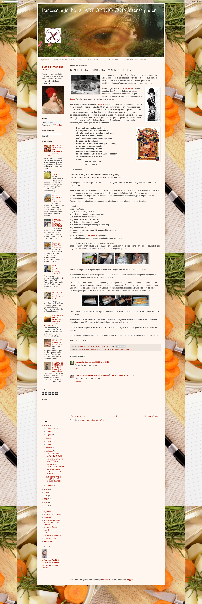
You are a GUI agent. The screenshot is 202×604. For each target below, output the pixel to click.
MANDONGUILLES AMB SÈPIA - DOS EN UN (53, 472)
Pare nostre (128, 88)
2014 (46, 492)
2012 (46, 496)
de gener (49, 485)
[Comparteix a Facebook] (123, 346)
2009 (46, 506)
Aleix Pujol (48, 541)
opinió (104, 349)
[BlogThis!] (119, 346)
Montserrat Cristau (50, 527)
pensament (110, 349)
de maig (49, 441)
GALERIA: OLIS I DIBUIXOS (63, 59)
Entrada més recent (77, 416)
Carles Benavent (50, 538)
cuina (79, 349)
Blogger (129, 580)
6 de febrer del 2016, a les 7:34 (122, 375)
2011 (46, 499)
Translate (58, 125)
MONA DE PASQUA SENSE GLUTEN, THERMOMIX (57, 270)
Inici (115, 416)
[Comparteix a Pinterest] (125, 346)
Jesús (72, 99)
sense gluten (119, 349)
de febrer (49, 451)
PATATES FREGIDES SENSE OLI (56, 245)
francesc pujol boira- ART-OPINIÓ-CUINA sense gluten (99, 10)
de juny (49, 438)
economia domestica (89, 349)
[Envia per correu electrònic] (117, 346)
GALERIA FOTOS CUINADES (89, 59)
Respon (78, 368)
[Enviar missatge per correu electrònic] (112, 346)
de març (49, 448)
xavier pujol (79, 362)
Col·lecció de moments (52, 536)
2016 (46, 425)
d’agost (49, 431)
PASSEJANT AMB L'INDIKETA (136, 59)
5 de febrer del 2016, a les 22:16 (97, 362)
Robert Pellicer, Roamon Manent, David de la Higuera (53, 522)
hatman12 (106, 580)
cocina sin (47, 517)
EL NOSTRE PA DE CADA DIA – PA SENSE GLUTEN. (53, 479)
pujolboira (47, 512)
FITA (45, 533)
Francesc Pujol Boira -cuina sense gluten (91, 375)
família (99, 349)
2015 (46, 489)
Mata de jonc (48, 530)
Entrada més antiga (152, 416)
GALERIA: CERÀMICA (113, 59)
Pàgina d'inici (44, 59)
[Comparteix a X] (121, 346)
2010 (46, 502)
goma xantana (91, 235)
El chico (100, 104)
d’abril (48, 444)
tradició (127, 349)
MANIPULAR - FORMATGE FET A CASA (57, 342)
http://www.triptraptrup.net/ (53, 514)
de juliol (49, 435)
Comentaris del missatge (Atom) (93, 420)
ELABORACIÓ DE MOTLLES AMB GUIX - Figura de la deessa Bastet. (57, 367)
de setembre (51, 428)
